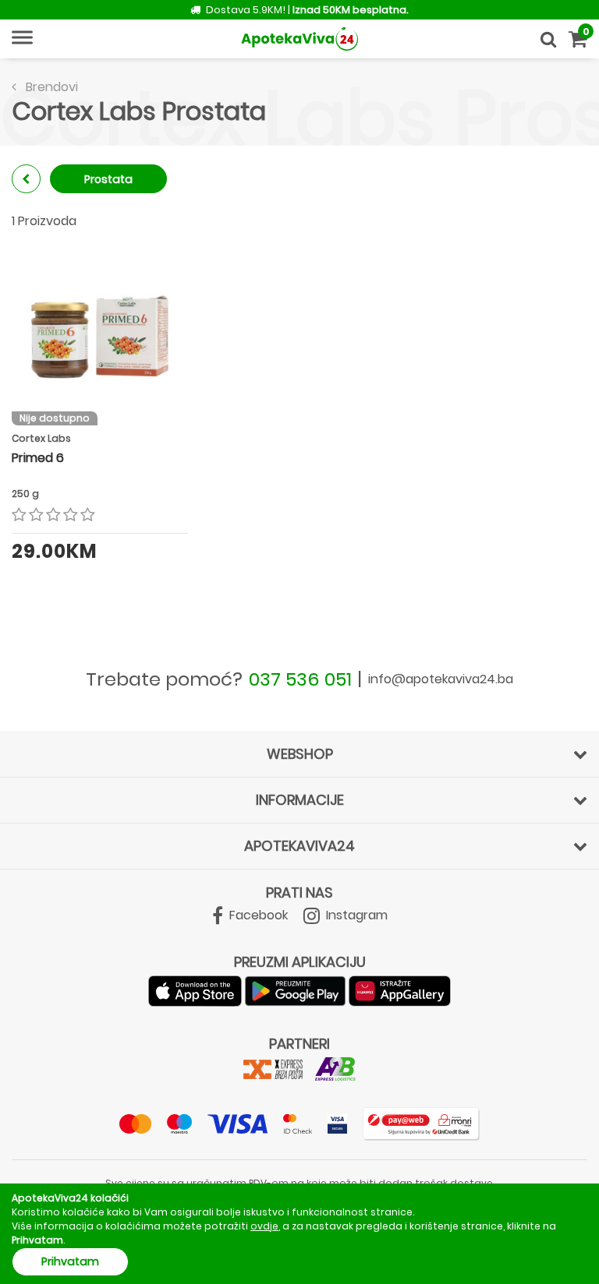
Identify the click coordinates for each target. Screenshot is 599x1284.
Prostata (108, 179)
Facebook (257, 915)
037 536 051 (300, 679)
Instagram (355, 915)
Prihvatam (70, 1261)
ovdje (264, 1226)
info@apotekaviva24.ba (440, 679)
